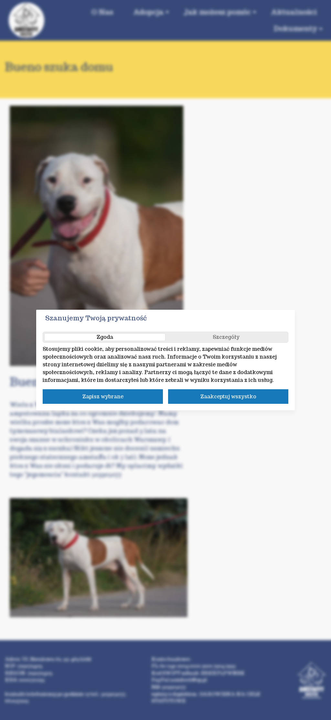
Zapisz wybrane (102, 396)
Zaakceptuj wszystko (228, 396)
